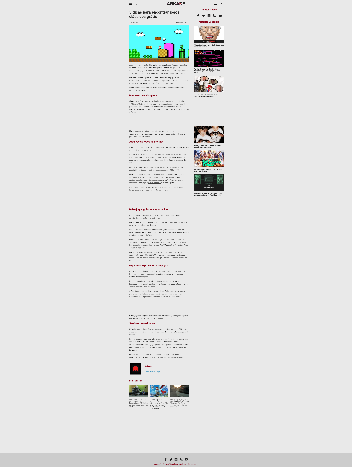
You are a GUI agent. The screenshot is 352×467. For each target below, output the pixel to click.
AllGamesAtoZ (136, 104)
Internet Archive (151, 155)
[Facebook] (197, 15)
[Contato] (215, 3)
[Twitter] (203, 15)
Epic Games (135, 291)
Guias (131, 22)
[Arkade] (176, 3)
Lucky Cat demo (154, 183)
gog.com (171, 230)
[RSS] (214, 15)
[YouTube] (220, 15)
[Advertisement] (209, 112)
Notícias (135, 22)
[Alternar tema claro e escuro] (136, 4)
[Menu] (130, 3)
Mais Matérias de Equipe (152, 372)
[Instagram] (209, 15)
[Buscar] (221, 4)
